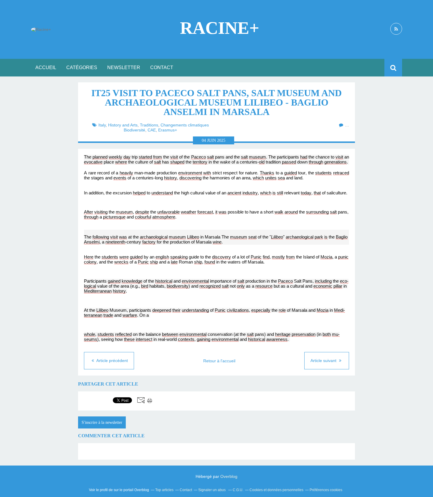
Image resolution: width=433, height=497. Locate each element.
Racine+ (219, 28)
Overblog (228, 476)
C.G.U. (238, 490)
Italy (102, 125)
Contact (161, 67)
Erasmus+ (167, 130)
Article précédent (111, 360)
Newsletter (123, 67)
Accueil (45, 67)
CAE (152, 130)
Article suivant (324, 360)
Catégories (81, 67)
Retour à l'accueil (219, 360)
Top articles (164, 490)
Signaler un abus (212, 490)
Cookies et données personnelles (276, 490)
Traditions (149, 125)
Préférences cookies (326, 490)
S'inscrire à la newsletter (102, 422)
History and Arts (123, 125)
